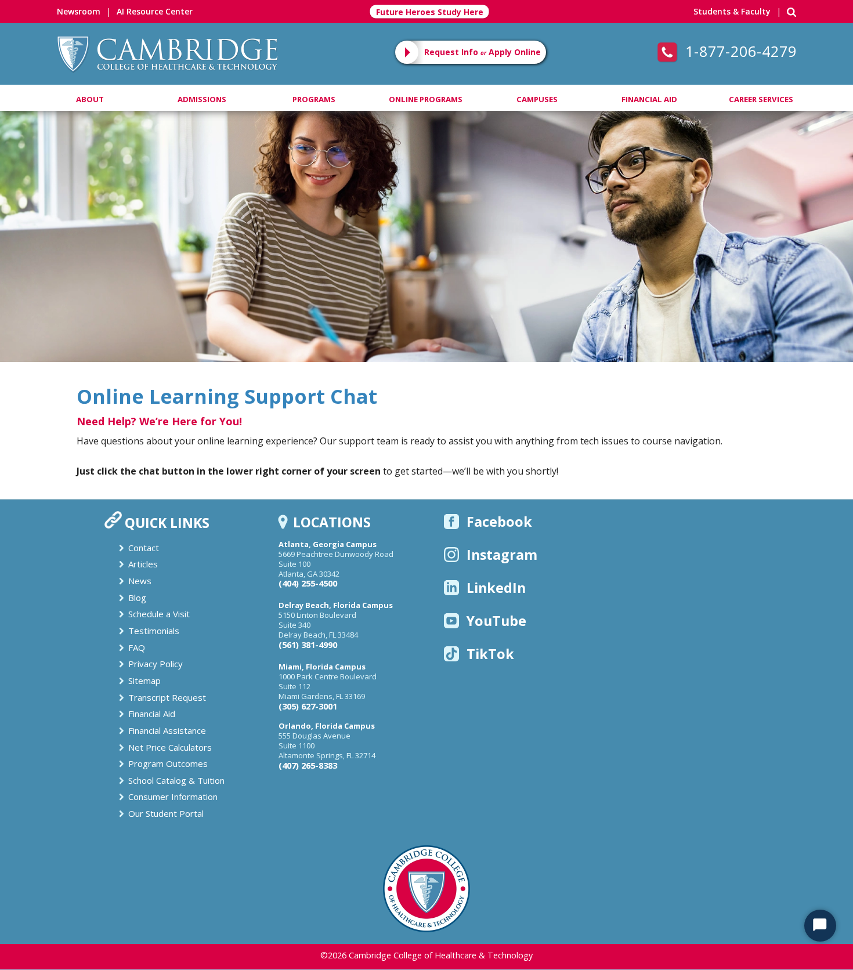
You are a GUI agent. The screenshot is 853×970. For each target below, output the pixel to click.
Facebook (499, 521)
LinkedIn (496, 587)
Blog (137, 597)
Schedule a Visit (159, 614)
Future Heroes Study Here (429, 11)
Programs (313, 99)
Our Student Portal (166, 813)
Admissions (202, 99)
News (139, 581)
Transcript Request (167, 697)
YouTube (496, 620)
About (90, 99)
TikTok (490, 654)
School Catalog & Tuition (176, 780)
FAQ (136, 647)
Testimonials (153, 630)
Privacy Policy (155, 663)
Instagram (502, 554)
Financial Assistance (167, 730)
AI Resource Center (155, 11)
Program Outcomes (168, 763)
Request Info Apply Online (482, 51)
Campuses (537, 99)
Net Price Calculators (170, 747)
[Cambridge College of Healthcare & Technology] (167, 52)
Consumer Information (173, 796)
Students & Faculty (732, 11)
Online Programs (425, 99)
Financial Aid (649, 99)
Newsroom (78, 11)
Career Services (761, 99)
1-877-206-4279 (739, 51)
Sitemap (144, 680)
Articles (143, 564)
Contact (143, 547)
